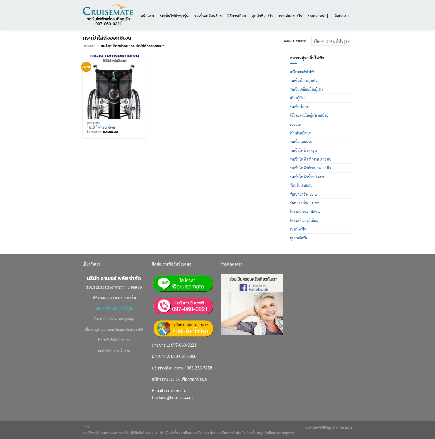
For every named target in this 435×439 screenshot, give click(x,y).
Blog (86, 426)
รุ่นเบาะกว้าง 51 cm (304, 202)
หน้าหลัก (89, 46)
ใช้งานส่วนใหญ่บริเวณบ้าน (309, 115)
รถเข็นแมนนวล (301, 141)
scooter (296, 124)
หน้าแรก (147, 15)
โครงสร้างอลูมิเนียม (304, 220)
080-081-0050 (183, 356)
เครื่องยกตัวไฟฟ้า (303, 72)
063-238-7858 (199, 367)
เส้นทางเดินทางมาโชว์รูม (114, 308)
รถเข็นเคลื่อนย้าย (208, 15)
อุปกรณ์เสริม (299, 237)
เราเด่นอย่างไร (290, 15)
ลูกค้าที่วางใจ (262, 15)
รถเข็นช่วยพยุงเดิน (303, 80)
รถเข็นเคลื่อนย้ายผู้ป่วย (307, 89)
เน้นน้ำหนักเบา (301, 133)
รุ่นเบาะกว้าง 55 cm (304, 194)
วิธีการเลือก (236, 15)
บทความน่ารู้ (318, 15)
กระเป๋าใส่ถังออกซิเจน (101, 127)
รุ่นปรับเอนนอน (301, 185)
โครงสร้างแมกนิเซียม (305, 211)
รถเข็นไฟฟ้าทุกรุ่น (174, 15)
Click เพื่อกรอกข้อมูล (189, 379)
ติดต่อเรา (341, 15)
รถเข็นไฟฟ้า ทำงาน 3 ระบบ (310, 159)
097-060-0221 (183, 345)
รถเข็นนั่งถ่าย (299, 106)
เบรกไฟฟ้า (298, 229)
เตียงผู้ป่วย (297, 98)
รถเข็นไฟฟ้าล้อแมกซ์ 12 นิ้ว (310, 168)
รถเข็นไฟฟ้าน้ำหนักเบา (307, 176)
